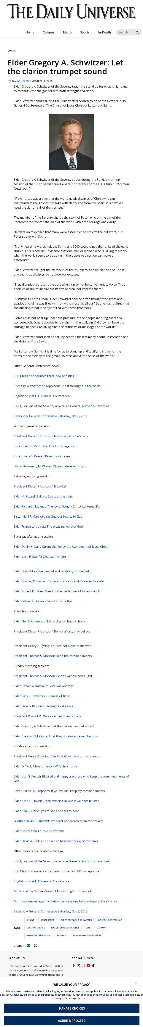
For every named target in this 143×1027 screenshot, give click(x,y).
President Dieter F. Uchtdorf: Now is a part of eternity (51, 436)
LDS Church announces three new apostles (44, 376)
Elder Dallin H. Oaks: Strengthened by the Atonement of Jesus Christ (61, 547)
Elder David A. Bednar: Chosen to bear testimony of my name (56, 841)
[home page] (71, 15)
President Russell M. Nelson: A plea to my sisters (47, 716)
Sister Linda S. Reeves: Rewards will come (42, 456)
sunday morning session (87, 935)
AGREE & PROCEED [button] (71, 1020)
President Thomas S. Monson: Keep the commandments (53, 656)
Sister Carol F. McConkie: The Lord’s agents (44, 446)
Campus (48, 32)
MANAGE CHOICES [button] (72, 1008)
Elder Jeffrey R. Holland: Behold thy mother (43, 601)
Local (11, 50)
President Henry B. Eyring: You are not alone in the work (53, 646)
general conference (110, 920)
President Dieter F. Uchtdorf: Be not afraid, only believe (52, 631)
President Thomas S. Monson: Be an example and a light (53, 676)
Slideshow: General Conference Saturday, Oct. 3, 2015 (51, 416)
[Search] (137, 32)
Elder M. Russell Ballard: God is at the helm (43, 496)
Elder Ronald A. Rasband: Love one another (44, 686)
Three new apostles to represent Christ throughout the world (57, 386)
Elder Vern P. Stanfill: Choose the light (40, 557)
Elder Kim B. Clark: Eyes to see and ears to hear (46, 811)
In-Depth (104, 32)
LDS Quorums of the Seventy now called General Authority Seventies (61, 406)
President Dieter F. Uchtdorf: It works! (40, 486)
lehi (88, 927)
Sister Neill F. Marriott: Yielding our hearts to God (48, 516)
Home (30, 32)
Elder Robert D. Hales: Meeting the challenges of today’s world (57, 591)
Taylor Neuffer (21, 80)
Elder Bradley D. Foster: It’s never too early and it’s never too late (59, 581)
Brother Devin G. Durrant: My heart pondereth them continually (58, 821)
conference (47, 920)
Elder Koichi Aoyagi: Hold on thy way (39, 831)
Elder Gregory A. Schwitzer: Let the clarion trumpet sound (54, 726)
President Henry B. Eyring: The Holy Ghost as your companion (57, 756)
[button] (135, 982)
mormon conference (38, 935)
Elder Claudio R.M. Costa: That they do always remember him (56, 736)
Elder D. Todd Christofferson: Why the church (45, 766)
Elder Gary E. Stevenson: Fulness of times (42, 696)
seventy (61, 935)
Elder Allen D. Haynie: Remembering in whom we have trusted (56, 801)
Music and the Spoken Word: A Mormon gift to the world (53, 891)
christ (30, 920)
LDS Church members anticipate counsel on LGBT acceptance (56, 871)
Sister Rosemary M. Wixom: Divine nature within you (50, 466)
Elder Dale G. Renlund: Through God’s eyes (43, 706)
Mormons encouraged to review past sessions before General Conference (65, 901)
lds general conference (65, 927)
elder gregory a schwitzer (76, 920)
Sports (85, 32)
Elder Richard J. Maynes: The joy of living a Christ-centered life (57, 506)
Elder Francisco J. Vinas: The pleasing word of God (48, 526)
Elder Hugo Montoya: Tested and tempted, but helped (51, 571)
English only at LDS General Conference (41, 396)
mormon (101, 927)
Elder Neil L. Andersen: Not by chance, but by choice (49, 621)
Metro (67, 32)
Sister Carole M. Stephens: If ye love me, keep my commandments (59, 791)
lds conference (35, 927)
